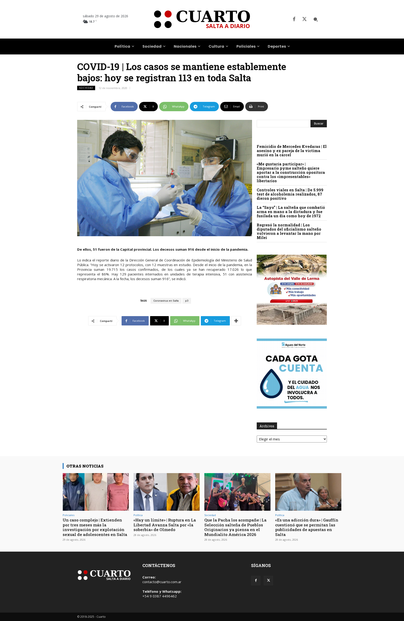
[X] (304, 19)
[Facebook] (294, 19)
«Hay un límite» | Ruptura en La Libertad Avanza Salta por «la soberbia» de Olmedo (164, 524)
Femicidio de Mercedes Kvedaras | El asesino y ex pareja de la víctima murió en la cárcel (292, 150)
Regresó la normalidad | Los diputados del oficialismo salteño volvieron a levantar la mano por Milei (289, 231)
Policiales (68, 515)
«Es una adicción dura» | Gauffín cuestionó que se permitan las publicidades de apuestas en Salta (306, 527)
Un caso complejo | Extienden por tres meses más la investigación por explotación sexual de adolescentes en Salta (95, 527)
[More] (236, 320)
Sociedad (86, 87)
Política (138, 515)
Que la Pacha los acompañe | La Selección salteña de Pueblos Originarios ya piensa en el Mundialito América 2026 (235, 527)
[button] (315, 19)
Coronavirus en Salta (166, 300)
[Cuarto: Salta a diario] (202, 19)
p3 (186, 300)
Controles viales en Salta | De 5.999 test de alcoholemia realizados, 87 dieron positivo (290, 194)
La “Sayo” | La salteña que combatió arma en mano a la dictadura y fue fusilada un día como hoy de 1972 (291, 211)
